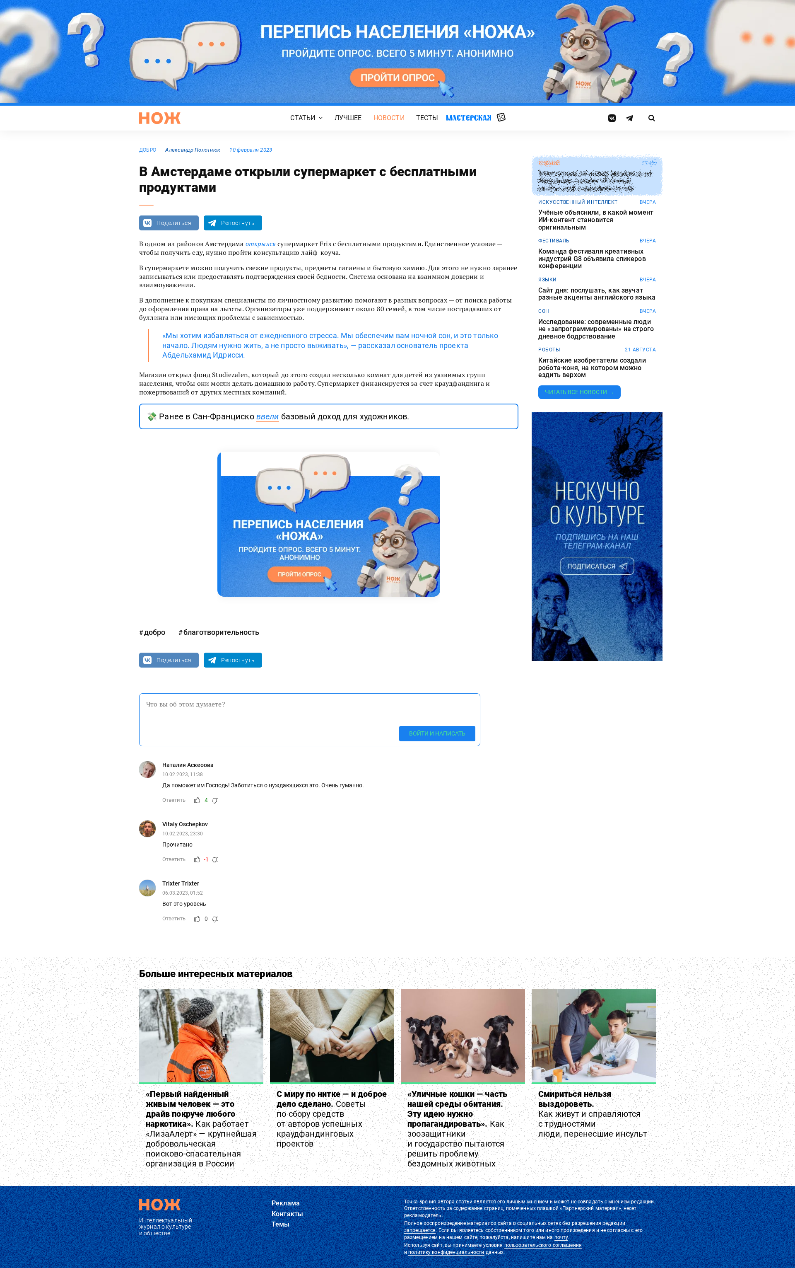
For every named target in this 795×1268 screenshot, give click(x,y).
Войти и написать (437, 733)
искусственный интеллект (578, 202)
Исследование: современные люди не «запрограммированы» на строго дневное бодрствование (596, 329)
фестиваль (554, 241)
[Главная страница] (160, 118)
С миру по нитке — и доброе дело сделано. (332, 1119)
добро (147, 150)
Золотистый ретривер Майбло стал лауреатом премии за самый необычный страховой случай (594, 181)
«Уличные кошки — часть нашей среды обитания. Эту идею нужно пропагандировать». (457, 1129)
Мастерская (468, 117)
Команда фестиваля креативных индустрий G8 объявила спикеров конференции (592, 259)
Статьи (302, 118)
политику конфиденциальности (446, 1252)
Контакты (287, 1214)
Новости (389, 118)
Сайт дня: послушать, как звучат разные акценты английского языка (596, 294)
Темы (281, 1224)
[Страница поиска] (652, 118)
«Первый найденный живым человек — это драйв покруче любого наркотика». (201, 1129)
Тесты (427, 118)
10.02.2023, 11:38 (182, 774)
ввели (267, 416)
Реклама (286, 1203)
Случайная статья (501, 117)
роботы (549, 350)
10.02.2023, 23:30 (182, 834)
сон (543, 311)
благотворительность (221, 632)
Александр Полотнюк (192, 150)
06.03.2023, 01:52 (182, 893)
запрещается (420, 1230)
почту (561, 1237)
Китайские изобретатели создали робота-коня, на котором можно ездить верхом (592, 368)
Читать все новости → (579, 392)
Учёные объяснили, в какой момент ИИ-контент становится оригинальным (595, 220)
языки (547, 280)
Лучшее (348, 118)
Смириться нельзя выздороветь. (592, 1114)
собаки (548, 163)
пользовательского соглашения (543, 1245)
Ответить (174, 800)
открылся (261, 244)
